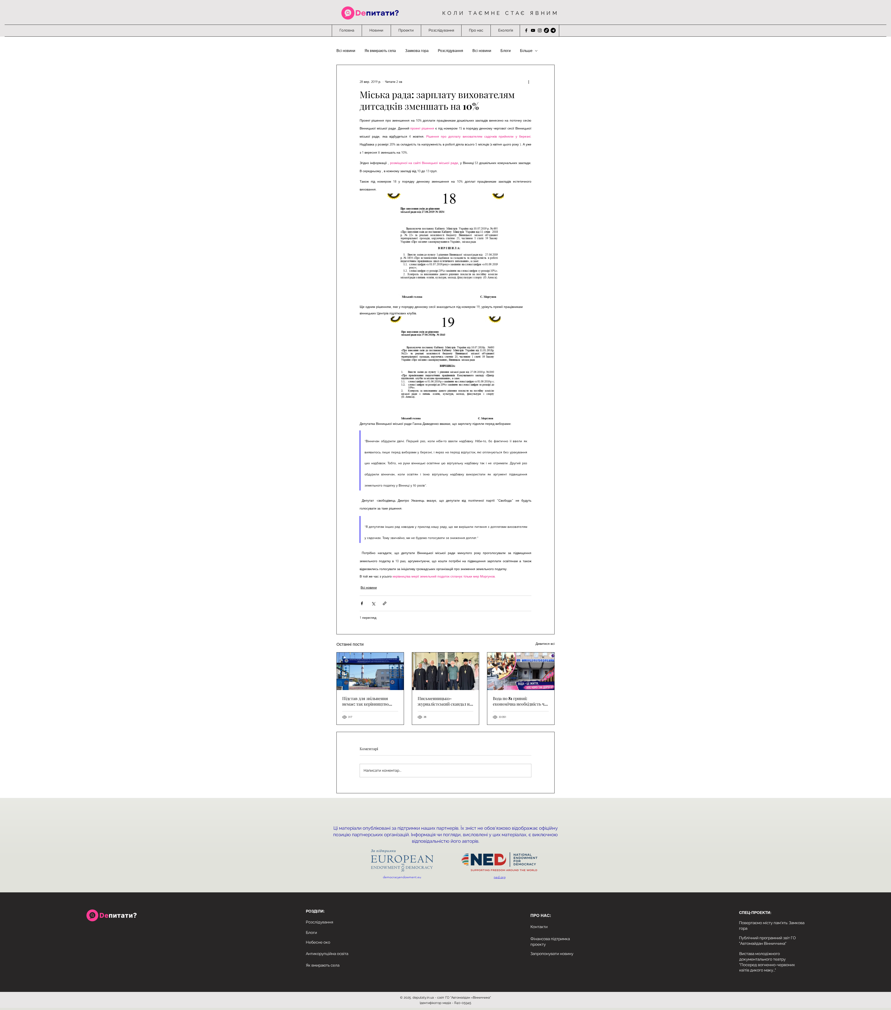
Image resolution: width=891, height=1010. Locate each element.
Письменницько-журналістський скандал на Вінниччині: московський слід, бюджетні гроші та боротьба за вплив (445, 701)
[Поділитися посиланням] (384, 603)
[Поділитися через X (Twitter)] (373, 603)
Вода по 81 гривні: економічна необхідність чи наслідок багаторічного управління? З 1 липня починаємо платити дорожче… (520, 701)
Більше (526, 50)
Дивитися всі (545, 644)
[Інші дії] (528, 81)
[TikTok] (546, 30)
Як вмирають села (380, 50)
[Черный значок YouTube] (533, 30)
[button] (406, 30)
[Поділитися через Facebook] (362, 603)
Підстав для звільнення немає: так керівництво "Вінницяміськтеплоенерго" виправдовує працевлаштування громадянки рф (369, 701)
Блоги (505, 50)
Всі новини (345, 50)
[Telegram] (553, 30)
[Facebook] (526, 30)
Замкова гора (417, 50)
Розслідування (450, 50)
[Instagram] (539, 30)
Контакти (539, 926)
